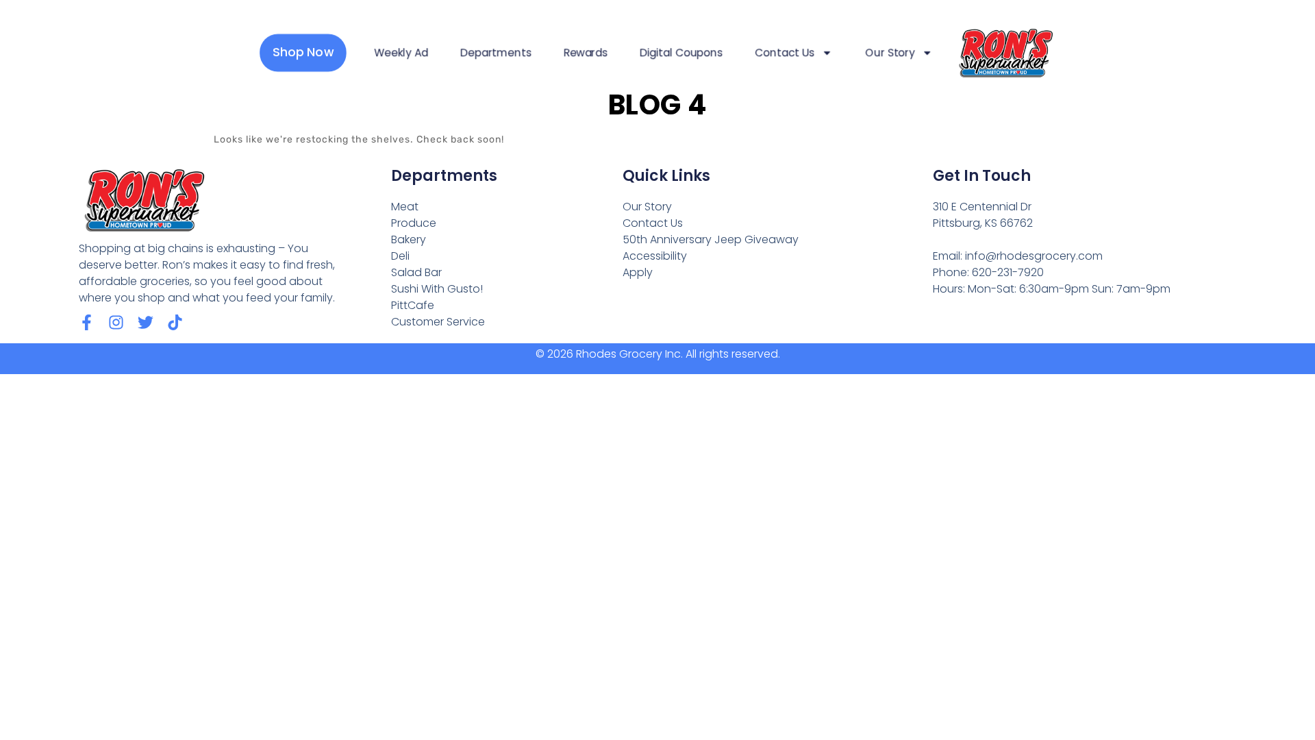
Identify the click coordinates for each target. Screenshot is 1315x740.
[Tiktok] (175, 322)
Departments (495, 52)
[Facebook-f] (87, 322)
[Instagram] (116, 322)
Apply (638, 272)
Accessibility (655, 256)
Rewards (586, 52)
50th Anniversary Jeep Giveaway (711, 239)
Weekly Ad (401, 52)
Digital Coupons (681, 52)
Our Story (890, 52)
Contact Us (784, 52)
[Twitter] (145, 322)
